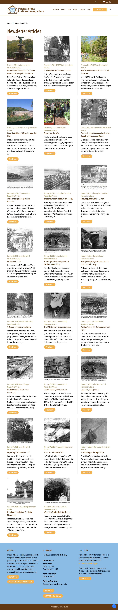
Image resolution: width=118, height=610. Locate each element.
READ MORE (13, 577)
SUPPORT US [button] (99, 10)
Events (63, 10)
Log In (96, 1)
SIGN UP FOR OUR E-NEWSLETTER (20, 582)
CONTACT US (85, 579)
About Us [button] (82, 10)
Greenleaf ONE (63, 607)
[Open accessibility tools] (114, 606)
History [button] (75, 10)
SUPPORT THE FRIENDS (53, 596)
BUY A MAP (48, 591)
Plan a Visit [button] (56, 10)
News (69, 10)
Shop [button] (89, 10)
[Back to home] (25, 9)
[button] (110, 9)
